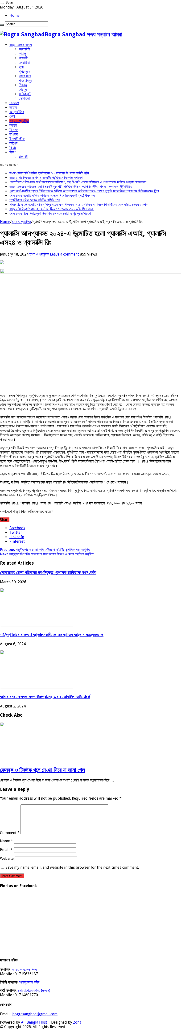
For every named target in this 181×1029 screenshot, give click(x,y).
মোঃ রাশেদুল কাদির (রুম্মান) (34, 990)
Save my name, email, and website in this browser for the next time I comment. (72, 867)
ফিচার (12, 147)
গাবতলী (23, 58)
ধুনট (21, 67)
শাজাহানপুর (25, 80)
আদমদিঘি (24, 49)
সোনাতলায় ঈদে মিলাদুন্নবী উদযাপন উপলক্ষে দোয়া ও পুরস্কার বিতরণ (50, 213)
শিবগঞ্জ (23, 85)
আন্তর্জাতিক (16, 112)
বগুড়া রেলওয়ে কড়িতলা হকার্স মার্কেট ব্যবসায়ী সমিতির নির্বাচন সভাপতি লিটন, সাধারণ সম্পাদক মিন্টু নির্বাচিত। (72, 186)
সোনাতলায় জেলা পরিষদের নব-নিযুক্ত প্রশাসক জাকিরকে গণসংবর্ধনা (48, 572)
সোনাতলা (24, 98)
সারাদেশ (14, 103)
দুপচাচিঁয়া (24, 62)
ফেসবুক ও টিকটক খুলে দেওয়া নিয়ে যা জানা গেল (42, 770)
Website (7, 858)
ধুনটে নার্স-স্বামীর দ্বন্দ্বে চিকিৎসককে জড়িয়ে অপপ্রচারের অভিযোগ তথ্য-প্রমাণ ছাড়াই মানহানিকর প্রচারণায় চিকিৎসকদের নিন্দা (84, 191)
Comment (10, 833)
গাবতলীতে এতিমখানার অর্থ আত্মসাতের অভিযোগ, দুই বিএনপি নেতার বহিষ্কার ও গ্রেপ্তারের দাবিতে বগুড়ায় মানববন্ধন (77, 182)
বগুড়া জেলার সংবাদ (20, 44)
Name (6, 841)
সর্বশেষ (13, 143)
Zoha (77, 1022)
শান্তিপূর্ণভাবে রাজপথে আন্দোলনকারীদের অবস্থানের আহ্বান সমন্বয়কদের (51, 634)
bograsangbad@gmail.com (35, 1014)
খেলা (12, 116)
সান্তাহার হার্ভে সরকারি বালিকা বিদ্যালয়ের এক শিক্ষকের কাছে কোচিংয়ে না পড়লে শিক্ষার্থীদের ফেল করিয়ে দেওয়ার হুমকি (78, 204)
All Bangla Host (34, 1022)
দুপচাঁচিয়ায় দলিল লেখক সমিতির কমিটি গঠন (34, 200)
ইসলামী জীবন (17, 138)
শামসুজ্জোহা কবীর (29, 982)
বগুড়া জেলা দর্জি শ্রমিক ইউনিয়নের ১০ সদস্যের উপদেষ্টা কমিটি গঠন (49, 173)
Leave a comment (64, 254)
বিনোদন (13, 130)
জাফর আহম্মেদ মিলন (24, 969)
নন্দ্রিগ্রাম (24, 71)
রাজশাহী (23, 156)
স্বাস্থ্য (13, 125)
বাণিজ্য (13, 134)
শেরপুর (23, 89)
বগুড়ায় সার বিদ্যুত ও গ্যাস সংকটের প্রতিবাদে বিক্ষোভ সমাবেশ (45, 177)
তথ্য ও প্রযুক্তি (19, 121)
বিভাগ (12, 152)
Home (14, 15)
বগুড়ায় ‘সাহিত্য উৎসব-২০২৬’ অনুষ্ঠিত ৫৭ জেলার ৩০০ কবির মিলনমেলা (51, 209)
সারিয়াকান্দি (25, 94)
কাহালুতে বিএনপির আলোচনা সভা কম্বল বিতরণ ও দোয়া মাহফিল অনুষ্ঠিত (47, 554)
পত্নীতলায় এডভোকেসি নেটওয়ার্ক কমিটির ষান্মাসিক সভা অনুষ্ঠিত (45, 549)
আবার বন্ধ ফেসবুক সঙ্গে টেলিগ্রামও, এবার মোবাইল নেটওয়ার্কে (45, 696)
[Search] (2, 3)
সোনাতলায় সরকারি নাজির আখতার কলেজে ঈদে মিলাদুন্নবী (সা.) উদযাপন (52, 195)
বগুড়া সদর (25, 76)
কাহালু (22, 53)
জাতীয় (13, 107)
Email (6, 849)
